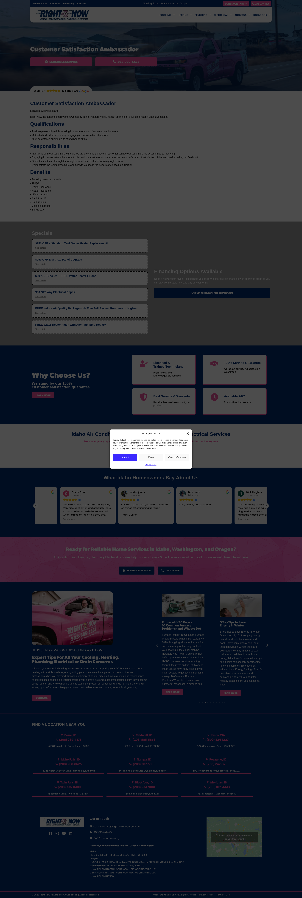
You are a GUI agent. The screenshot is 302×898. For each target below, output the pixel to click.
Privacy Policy (151, 464)
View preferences (177, 457)
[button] (187, 433)
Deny (151, 457)
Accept (125, 457)
